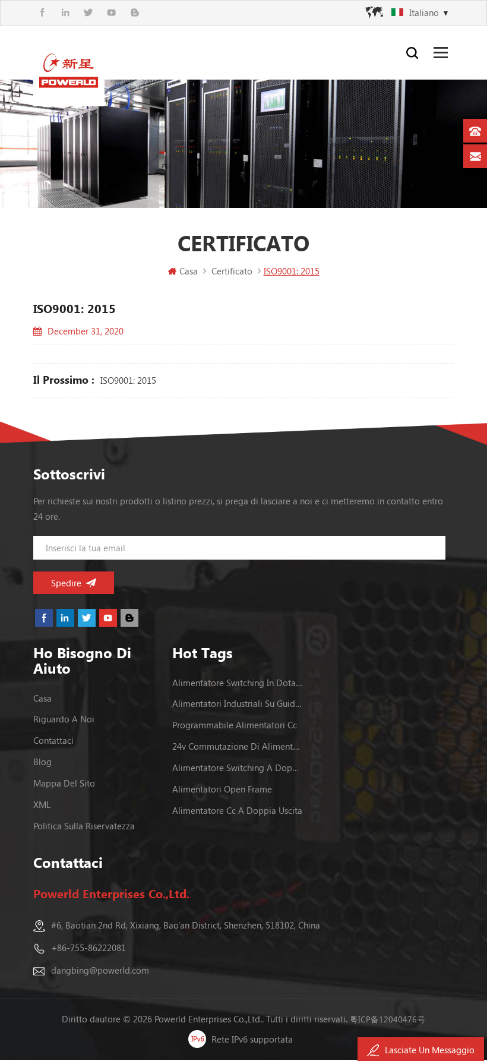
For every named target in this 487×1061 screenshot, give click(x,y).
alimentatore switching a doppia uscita (237, 767)
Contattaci (53, 740)
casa (42, 698)
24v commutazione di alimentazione (237, 746)
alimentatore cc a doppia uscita (237, 810)
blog (42, 762)
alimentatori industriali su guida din (237, 703)
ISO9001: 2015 (128, 380)
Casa (188, 271)
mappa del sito (64, 783)
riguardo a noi (63, 719)
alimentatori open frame (222, 789)
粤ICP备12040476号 (387, 1019)
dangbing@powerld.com (100, 970)
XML (41, 804)
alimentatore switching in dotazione (237, 683)
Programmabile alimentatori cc (234, 725)
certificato (231, 271)
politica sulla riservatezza (84, 826)
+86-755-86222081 (88, 947)
